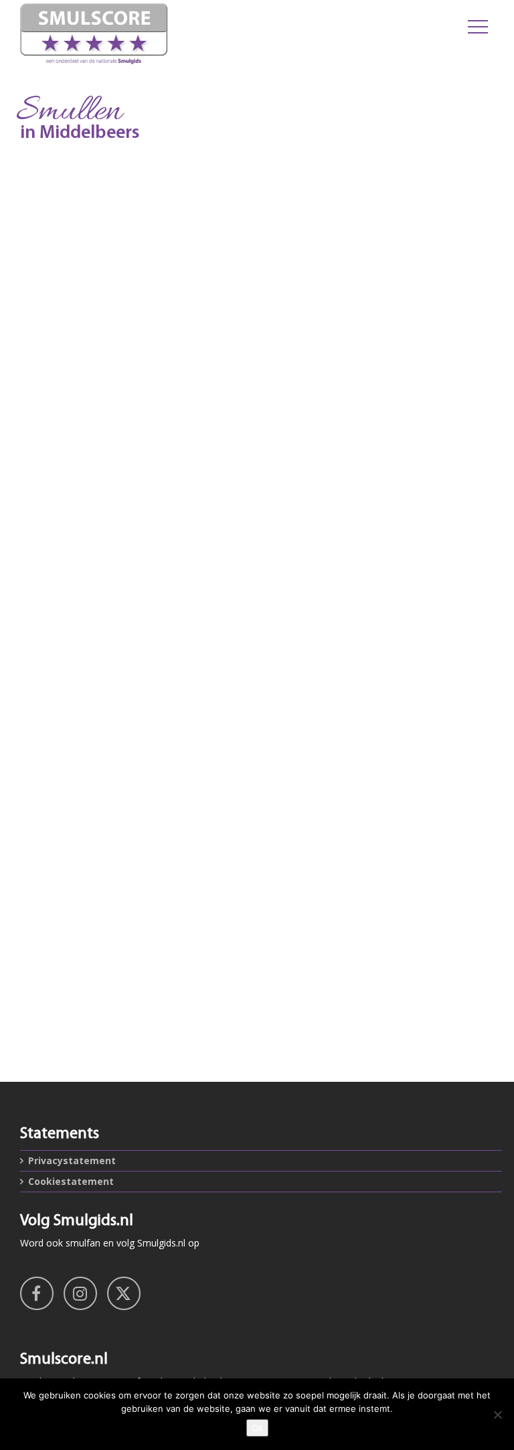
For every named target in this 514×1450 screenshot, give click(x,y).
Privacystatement (72, 1160)
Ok (257, 1428)
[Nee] (497, 1414)
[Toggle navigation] (478, 26)
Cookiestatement (71, 1181)
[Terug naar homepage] (173, 33)
